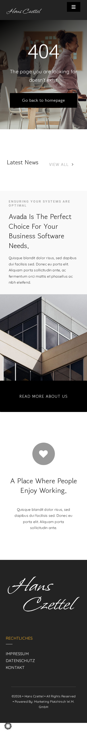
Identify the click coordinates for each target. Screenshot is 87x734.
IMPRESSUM (17, 653)
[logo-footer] (43, 571)
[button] (8, 726)
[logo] (24, 10)
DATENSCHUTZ (20, 660)
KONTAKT (15, 667)
